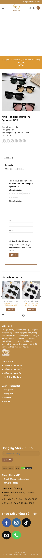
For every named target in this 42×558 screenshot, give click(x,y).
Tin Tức (7, 401)
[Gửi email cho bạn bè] (16, 141)
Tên (10, 220)
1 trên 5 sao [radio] (9, 193)
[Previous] (1, 301)
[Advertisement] (21, 33)
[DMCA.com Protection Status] (26, 468)
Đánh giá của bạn (16, 190)
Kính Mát (16, 60)
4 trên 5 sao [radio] (26, 193)
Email (11, 231)
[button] (3, 8)
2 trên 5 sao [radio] (13, 193)
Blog (25, 552)
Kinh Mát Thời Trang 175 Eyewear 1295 (11, 304)
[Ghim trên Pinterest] (20, 141)
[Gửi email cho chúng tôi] (6, 535)
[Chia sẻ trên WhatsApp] (4, 141)
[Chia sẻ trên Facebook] (8, 141)
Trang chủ (6, 60)
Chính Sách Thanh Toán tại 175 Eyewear (19, 554)
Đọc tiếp (11, 309)
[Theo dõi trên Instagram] (16, 522)
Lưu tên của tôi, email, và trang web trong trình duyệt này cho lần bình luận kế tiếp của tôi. (20, 245)
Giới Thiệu (18, 552)
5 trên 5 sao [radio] (13, 197)
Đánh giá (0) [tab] (8, 158)
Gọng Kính (8, 390)
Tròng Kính (8, 394)
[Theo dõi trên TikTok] (26, 522)
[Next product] (18, 64)
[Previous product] (23, 64)
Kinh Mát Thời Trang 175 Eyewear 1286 (31, 304)
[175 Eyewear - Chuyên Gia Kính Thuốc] (16, 8)
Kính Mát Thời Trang (31, 60)
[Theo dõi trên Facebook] (6, 522)
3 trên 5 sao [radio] (19, 193)
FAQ (37, 554)
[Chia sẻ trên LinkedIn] (24, 141)
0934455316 (13, 483)
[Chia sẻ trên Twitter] (12, 141)
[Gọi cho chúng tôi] (16, 535)
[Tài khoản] (34, 7)
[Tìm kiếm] (38, 8)
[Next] (40, 301)
